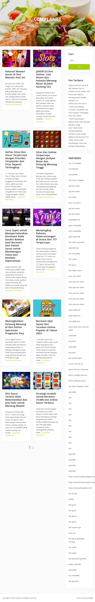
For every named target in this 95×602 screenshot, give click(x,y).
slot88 (71, 499)
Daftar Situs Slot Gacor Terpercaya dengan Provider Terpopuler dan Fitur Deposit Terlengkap (16, 160)
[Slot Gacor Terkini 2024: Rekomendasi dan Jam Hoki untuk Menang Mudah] (16, 380)
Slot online (72, 553)
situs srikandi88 (74, 231)
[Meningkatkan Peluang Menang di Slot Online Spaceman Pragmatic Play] (16, 308)
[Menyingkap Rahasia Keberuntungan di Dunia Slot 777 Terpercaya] (47, 217)
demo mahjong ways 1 (77, 380)
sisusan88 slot (74, 321)
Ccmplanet (47, 19)
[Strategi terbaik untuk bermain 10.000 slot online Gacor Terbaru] (47, 380)
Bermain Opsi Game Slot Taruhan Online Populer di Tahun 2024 (46, 327)
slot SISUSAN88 (74, 163)
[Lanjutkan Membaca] (13, 104)
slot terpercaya (74, 527)
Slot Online (72, 259)
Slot (69, 397)
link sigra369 (73, 581)
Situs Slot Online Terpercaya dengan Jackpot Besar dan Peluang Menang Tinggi (46, 160)
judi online (72, 392)
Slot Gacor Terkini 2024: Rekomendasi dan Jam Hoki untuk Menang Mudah (16, 399)
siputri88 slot (73, 248)
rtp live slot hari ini (75, 364)
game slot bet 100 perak (78, 369)
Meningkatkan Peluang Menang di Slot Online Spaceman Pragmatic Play (15, 327)
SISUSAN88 (73, 174)
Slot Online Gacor (75, 270)
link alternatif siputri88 (77, 558)
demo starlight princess (77, 375)
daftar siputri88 (74, 564)
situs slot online (74, 276)
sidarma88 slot (74, 310)
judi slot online (74, 186)
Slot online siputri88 (76, 242)
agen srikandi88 (74, 225)
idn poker (72, 341)
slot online (72, 547)
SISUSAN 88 (73, 169)
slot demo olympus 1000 (78, 386)
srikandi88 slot (74, 219)
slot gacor (72, 265)
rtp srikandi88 (73, 575)
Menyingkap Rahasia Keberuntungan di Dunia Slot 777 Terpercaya (46, 236)
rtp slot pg (72, 493)
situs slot (72, 533)
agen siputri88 (74, 236)
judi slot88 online (75, 358)
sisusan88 (72, 570)
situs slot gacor (74, 203)
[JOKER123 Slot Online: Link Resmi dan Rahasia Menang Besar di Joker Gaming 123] (47, 58)
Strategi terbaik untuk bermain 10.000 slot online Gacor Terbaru (47, 398)
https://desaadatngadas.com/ (80, 488)
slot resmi (72, 197)
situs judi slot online (76, 282)
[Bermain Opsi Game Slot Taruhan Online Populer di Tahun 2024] (47, 308)
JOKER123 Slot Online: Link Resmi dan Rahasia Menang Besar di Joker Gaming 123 (46, 79)
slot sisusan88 (74, 253)
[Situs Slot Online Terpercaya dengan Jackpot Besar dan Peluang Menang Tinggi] (47, 139)
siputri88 (72, 454)
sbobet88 (72, 335)
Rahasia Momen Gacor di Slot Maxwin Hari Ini (15, 74)
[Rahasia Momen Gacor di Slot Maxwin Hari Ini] (16, 58)
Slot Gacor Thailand (76, 180)
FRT (91, 598)
